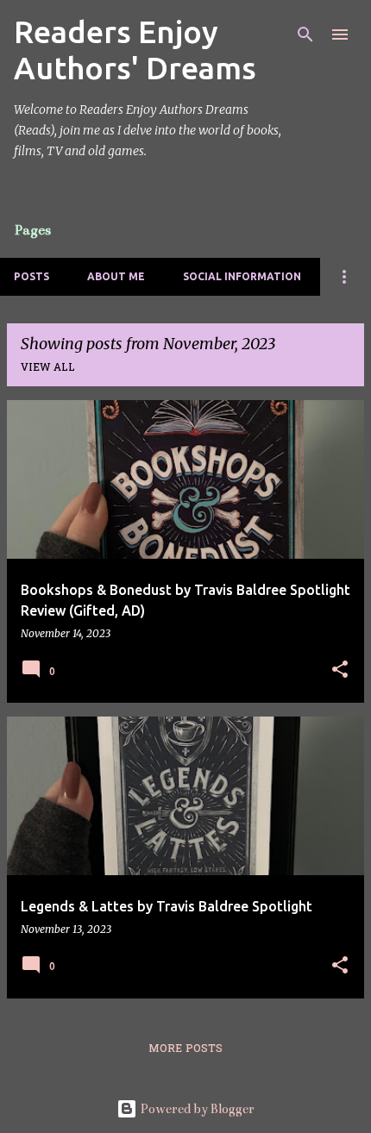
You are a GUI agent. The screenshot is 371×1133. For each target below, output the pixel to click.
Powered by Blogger (196, 1109)
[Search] (305, 34)
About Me (116, 276)
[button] (340, 670)
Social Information (242, 276)
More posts (185, 1049)
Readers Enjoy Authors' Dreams (135, 49)
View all (48, 368)
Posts (31, 276)
